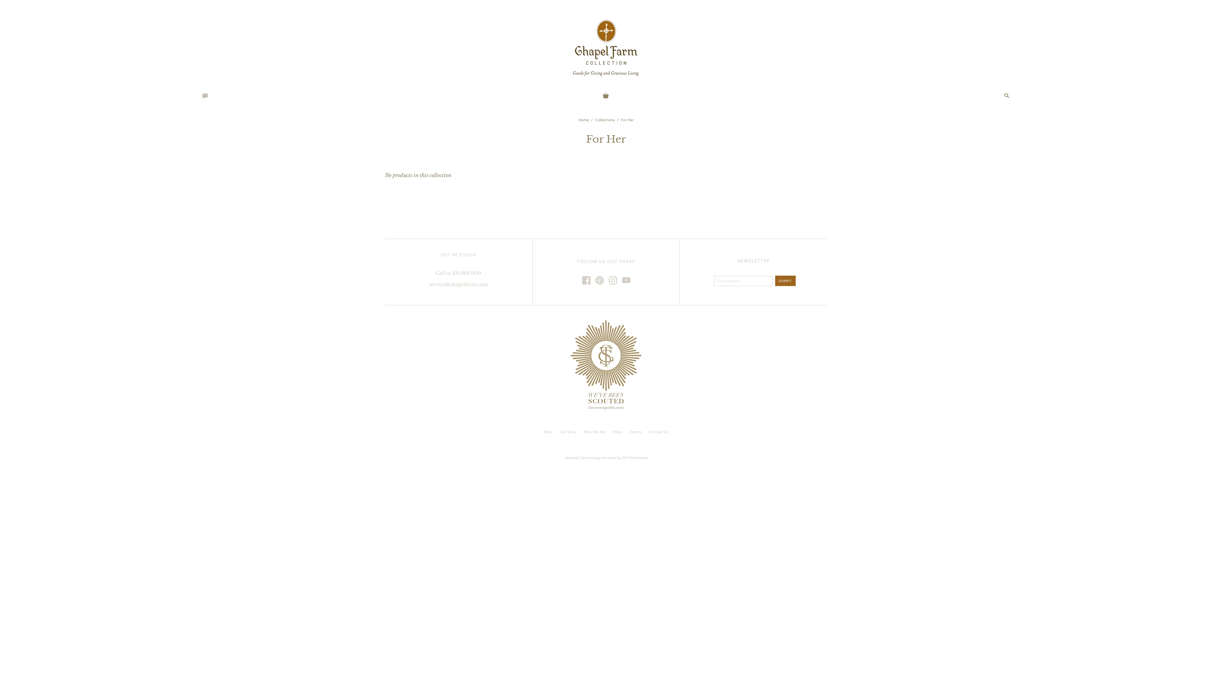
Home (584, 120)
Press (617, 432)
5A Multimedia (634, 458)
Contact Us (658, 432)
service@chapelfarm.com (458, 284)
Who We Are (595, 432)
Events (636, 432)
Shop (548, 432)
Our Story (568, 432)
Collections (605, 120)
